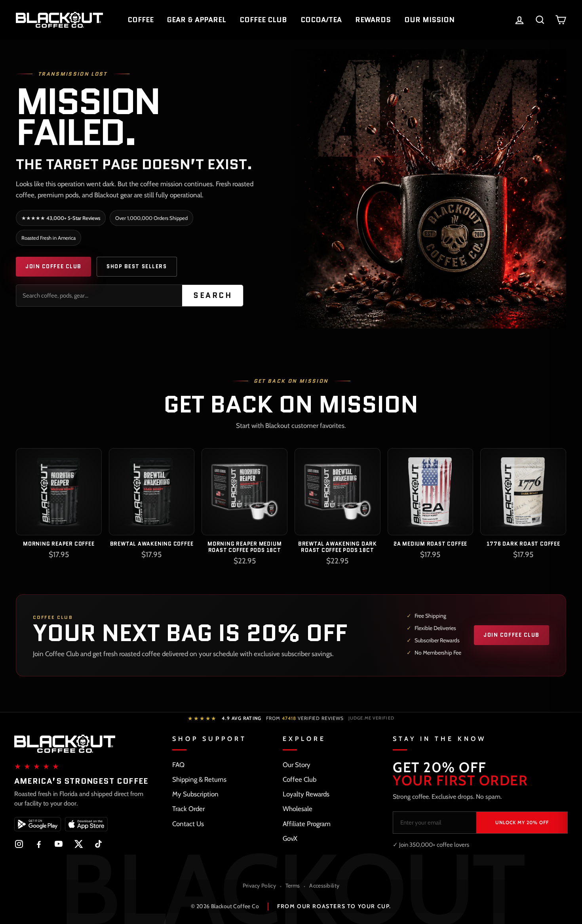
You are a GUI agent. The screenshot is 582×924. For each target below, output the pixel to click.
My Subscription (195, 794)
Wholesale (297, 809)
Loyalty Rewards (306, 794)
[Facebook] (39, 844)
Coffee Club (299, 779)
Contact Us (188, 824)
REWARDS (373, 20)
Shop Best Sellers (137, 266)
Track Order (188, 809)
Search (212, 295)
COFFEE (140, 20)
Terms (292, 885)
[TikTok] (98, 844)
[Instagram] (19, 844)
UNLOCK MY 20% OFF (522, 822)
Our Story (296, 765)
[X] (78, 844)
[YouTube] (58, 844)
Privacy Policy (259, 885)
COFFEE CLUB (263, 20)
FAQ (178, 765)
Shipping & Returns (199, 779)
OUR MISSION (429, 20)
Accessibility (324, 885)
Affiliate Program (307, 824)
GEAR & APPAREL (196, 20)
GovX (290, 838)
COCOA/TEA (321, 20)
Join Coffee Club (53, 266)
